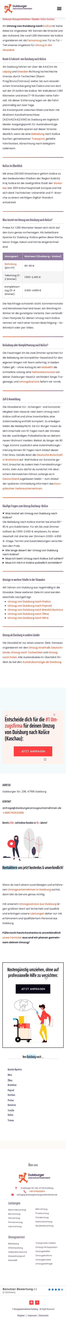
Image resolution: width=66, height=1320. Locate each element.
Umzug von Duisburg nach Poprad (30, 606)
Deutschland (11, 479)
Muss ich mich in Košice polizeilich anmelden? (33, 563)
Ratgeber (21, 1315)
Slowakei (35, 19)
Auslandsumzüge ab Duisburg (41, 662)
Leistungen (37, 913)
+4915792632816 (13, 813)
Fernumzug (34, 40)
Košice (47, 26)
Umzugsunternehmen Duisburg (26, 1309)
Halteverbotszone (43, 372)
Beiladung (37, 134)
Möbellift (47, 367)
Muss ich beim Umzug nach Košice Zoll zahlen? (34, 558)
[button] (59, 8)
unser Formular (12, 937)
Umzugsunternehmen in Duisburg (29, 889)
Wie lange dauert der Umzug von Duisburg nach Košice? (30, 552)
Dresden (22, 71)
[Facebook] (31, 1302)
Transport (38, 139)
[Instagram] (37, 1302)
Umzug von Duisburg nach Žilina (28, 614)
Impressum (32, 1315)
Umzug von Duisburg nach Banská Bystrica (35, 610)
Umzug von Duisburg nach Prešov (29, 601)
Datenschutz (44, 1315)
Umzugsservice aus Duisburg (37, 904)
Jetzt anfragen (33, 751)
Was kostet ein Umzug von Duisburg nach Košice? (30, 515)
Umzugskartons (29, 381)
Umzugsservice (16, 1237)
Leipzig (7, 71)
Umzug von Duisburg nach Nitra (28, 618)
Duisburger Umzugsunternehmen (16, 19)
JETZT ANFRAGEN (33, 989)
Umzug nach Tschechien (27, 652)
